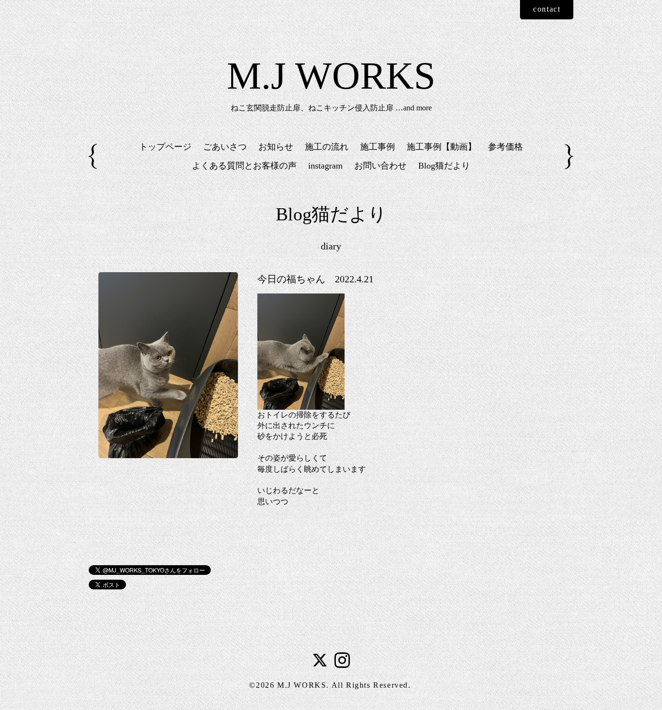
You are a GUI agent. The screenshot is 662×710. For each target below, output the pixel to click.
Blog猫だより (444, 165)
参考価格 (505, 147)
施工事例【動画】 (441, 147)
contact (546, 9)
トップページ (165, 147)
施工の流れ (326, 147)
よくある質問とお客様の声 (244, 165)
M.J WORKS (331, 75)
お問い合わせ (380, 165)
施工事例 (377, 147)
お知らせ (275, 147)
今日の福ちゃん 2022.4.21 (315, 279)
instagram (325, 165)
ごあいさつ (225, 147)
